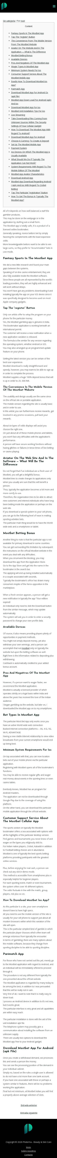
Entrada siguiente (28, 1112)
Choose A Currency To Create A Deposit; (30, 140)
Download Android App (22, 177)
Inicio (28, 1147)
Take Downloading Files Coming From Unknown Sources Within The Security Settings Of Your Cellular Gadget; (29, 122)
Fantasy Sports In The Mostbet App (27, 33)
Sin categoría (9, 20)
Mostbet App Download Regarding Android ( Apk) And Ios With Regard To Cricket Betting (31, 185)
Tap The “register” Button (23, 36)
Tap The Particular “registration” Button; (29, 192)
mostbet (26, 648)
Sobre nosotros (28, 1151)
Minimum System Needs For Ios (26, 70)
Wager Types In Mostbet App (24, 66)
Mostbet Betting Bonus (21, 55)
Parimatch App (18, 88)
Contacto (28, 1154)
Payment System (19, 148)
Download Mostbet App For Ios (25, 107)
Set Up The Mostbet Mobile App (26, 144)
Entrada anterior (29, 1105)
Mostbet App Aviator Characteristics (27, 174)
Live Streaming (18, 114)
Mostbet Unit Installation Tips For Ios (28, 111)
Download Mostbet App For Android (28, 137)
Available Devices (19, 59)
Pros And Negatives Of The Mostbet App (30, 62)
